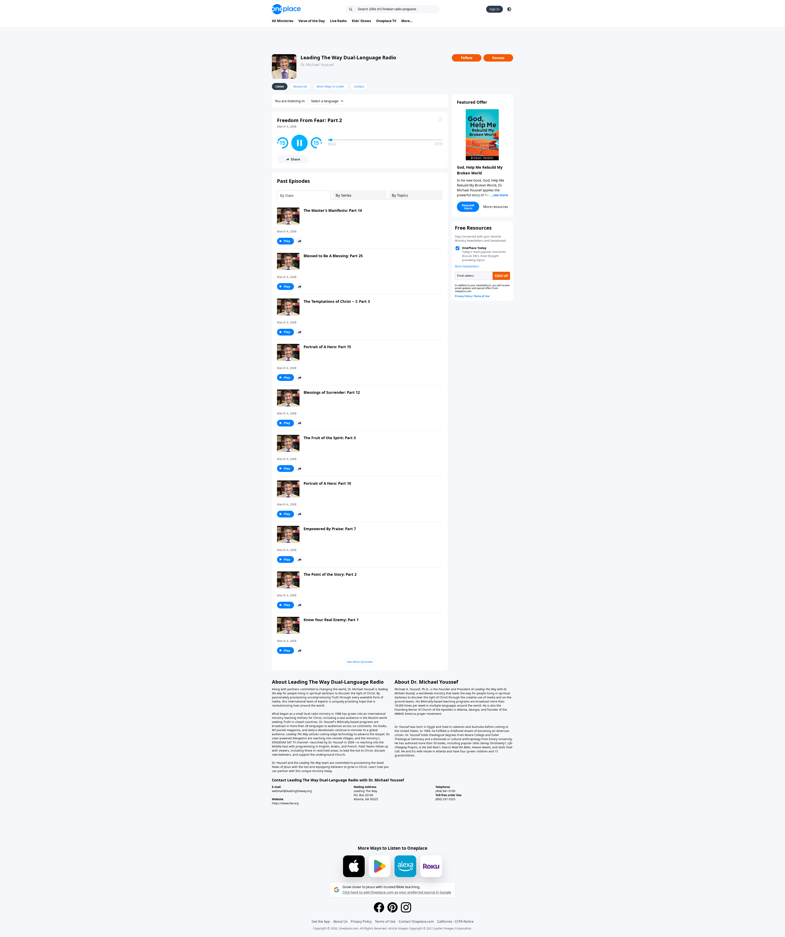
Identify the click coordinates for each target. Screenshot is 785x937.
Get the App (321, 921)
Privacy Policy (361, 921)
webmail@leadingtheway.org (292, 791)
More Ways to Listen (330, 86)
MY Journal (279, 730)
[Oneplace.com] (286, 9)
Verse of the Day (311, 21)
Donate (498, 58)
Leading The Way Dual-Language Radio (348, 57)
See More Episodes (360, 662)
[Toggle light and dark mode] (509, 9)
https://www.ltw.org (285, 803)
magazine (293, 730)
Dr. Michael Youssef (317, 64)
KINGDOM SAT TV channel (290, 742)
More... (407, 21)
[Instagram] (406, 907)
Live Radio (338, 21)
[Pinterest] (392, 907)
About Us (340, 921)
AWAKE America (405, 714)
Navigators (300, 738)
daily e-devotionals (321, 730)
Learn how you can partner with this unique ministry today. (330, 769)
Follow (466, 57)
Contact (359, 86)
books (382, 726)
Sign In (494, 9)
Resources (300, 86)
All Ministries (282, 21)
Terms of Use (385, 921)
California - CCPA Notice (455, 921)
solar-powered (282, 738)
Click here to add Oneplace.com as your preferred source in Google (396, 892)
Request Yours (468, 206)
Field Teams (367, 746)
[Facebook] (379, 907)
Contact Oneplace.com (416, 921)
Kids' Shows (361, 21)
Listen (279, 86)
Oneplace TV (386, 21)
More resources (495, 206)
